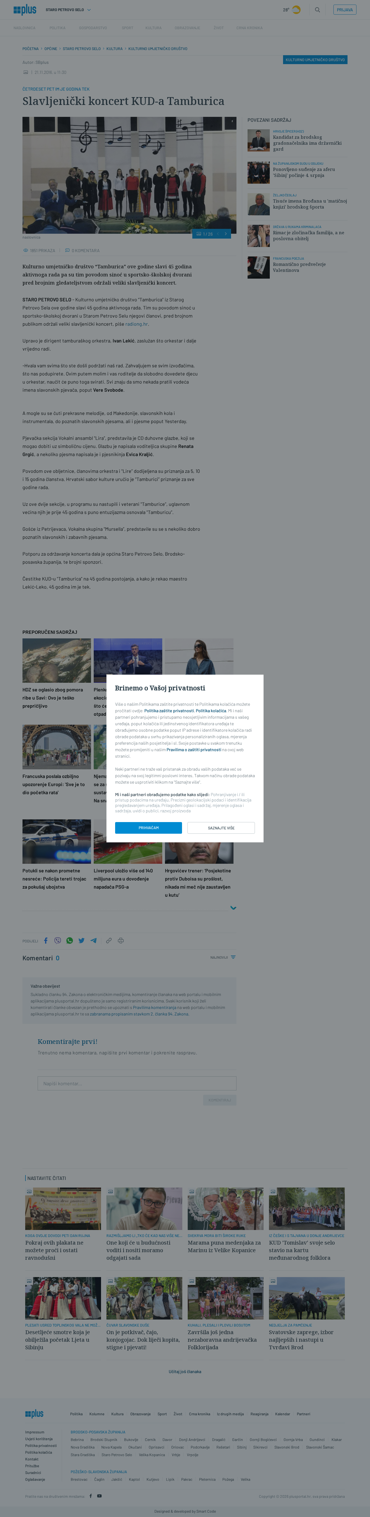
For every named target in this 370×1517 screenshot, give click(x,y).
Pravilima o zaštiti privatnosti (194, 749)
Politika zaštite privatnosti (169, 710)
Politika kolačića (211, 710)
